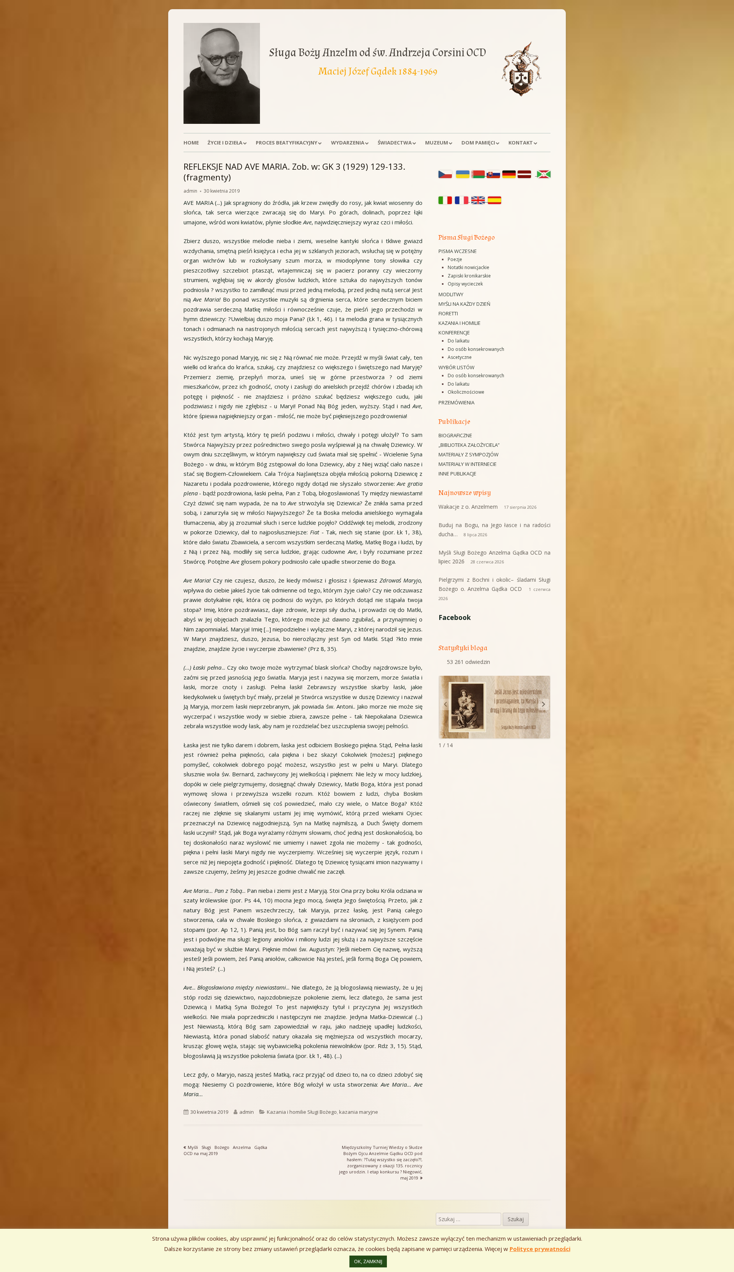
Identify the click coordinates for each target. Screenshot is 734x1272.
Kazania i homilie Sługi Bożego (302, 1111)
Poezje (455, 259)
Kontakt (520, 142)
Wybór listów (456, 367)
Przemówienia (456, 402)
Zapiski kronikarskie (469, 276)
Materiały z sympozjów (468, 454)
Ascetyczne (460, 357)
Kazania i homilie (459, 323)
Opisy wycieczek (465, 284)
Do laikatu (458, 340)
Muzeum (436, 142)
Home (191, 142)
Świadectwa (395, 142)
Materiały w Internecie (467, 464)
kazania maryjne (358, 1111)
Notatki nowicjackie (468, 267)
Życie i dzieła (225, 142)
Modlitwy (450, 294)
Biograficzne (455, 435)
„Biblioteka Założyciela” (469, 444)
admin (190, 191)
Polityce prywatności (540, 1249)
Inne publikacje (457, 473)
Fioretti (448, 313)
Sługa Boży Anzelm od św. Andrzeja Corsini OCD (377, 52)
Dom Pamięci (478, 142)
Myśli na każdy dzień (464, 303)
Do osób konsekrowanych (476, 349)
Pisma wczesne (457, 251)
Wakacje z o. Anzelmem (468, 506)
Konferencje (454, 332)
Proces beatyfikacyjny (286, 142)
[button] (543, 704)
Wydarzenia (347, 142)
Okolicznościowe (466, 392)
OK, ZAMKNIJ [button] (368, 1261)
